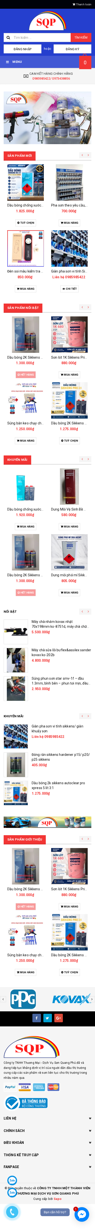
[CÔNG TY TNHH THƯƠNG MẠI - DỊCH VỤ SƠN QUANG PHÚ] (47, 117)
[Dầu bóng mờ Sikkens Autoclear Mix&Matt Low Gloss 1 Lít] (69, 248)
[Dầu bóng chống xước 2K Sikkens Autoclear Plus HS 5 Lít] (16, 765)
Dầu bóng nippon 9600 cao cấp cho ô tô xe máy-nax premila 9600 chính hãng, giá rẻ (60, 626)
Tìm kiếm (81, 37)
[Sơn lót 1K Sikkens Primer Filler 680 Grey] (25, 334)
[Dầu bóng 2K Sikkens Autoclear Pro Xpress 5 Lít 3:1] (69, 182)
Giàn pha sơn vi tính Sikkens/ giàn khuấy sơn (41, 271)
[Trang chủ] (47, 21)
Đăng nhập (22, 49)
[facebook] (36, 1018)
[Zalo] (12, 1180)
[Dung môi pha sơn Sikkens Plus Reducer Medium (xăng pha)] (69, 400)
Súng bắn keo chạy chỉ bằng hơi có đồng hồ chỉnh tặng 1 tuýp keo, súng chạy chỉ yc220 (60, 683)
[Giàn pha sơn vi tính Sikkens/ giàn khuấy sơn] (25, 248)
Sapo (58, 1199)
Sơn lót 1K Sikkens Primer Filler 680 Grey (38, 357)
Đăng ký (72, 49)
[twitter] (47, 1018)
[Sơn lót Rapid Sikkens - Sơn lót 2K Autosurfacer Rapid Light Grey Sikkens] (69, 552)
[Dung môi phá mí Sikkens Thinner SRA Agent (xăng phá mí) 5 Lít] (69, 334)
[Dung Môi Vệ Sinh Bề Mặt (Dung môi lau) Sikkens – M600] (25, 486)
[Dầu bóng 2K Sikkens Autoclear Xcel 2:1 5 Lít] (16, 660)
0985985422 (31, 277)
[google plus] (58, 1018)
